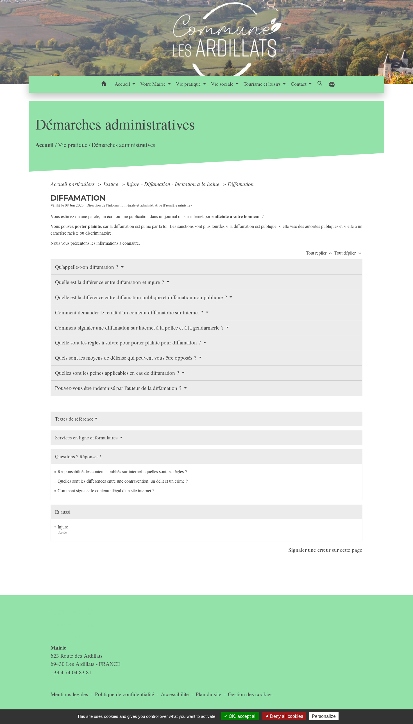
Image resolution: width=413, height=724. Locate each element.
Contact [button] (299, 83)
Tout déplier (348, 253)
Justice (111, 183)
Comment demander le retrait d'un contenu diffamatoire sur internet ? (129, 312)
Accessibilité (175, 694)
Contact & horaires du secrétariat (73, 623)
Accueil (44, 144)
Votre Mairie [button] (153, 83)
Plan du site (208, 694)
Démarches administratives (123, 145)
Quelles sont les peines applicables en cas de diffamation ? (117, 372)
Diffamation (241, 183)
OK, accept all (242, 716)
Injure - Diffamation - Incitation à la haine (173, 183)
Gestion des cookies (250, 694)
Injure (63, 527)
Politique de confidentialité (124, 694)
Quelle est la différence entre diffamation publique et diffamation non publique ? (141, 297)
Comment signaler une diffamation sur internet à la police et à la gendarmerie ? (140, 327)
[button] (104, 84)
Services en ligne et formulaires (87, 437)
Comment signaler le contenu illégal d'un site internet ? (106, 490)
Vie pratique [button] (189, 83)
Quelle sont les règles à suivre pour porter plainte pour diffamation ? (128, 342)
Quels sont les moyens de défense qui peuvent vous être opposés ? (126, 357)
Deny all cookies (286, 716)
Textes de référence (74, 419)
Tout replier (319, 253)
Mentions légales (69, 694)
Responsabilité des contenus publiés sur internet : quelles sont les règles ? (122, 471)
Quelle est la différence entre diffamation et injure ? (110, 281)
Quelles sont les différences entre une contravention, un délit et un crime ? (123, 481)
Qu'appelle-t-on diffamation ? (87, 266)
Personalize (324, 716)
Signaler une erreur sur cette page (325, 549)
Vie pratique (72, 145)
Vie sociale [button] (223, 83)
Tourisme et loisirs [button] (263, 83)
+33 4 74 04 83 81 (71, 672)
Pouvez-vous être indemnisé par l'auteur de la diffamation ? (119, 387)
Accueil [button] (123, 83)
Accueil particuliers (73, 183)
